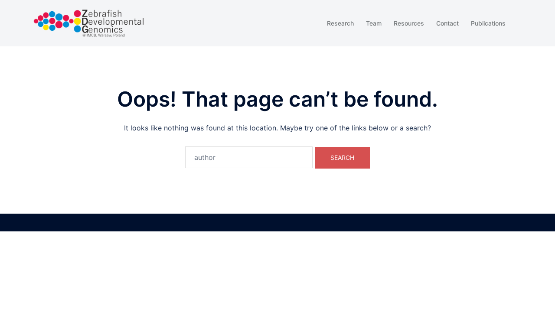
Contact (447, 23)
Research (340, 23)
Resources (409, 23)
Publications (488, 23)
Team (374, 23)
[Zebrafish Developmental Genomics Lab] (88, 22)
